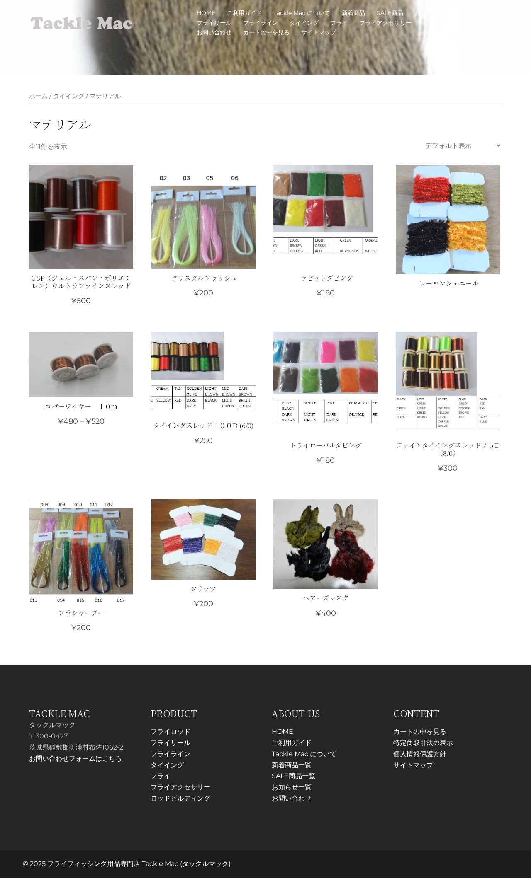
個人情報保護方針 (419, 754)
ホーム (38, 96)
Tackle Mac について (301, 13)
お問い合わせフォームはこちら (75, 758)
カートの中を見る (266, 32)
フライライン (260, 23)
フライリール (214, 23)
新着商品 (353, 13)
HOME (206, 13)
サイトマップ (318, 32)
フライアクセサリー (385, 23)
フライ (339, 23)
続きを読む (448, 281)
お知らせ (426, 13)
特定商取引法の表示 (423, 743)
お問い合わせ (214, 32)
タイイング (304, 23)
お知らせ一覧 (292, 787)
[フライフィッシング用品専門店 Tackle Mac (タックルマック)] (81, 22)
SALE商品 (390, 13)
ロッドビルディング (449, 23)
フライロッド (467, 13)
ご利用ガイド (244, 13)
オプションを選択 (81, 301)
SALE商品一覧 (293, 776)
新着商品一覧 (292, 765)
